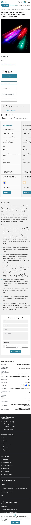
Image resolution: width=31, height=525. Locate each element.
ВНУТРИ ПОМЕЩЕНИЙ (7, 434)
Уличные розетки (7, 465)
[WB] (6, 502)
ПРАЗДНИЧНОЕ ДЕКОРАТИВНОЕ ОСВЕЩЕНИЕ (14, 488)
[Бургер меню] (29, 2)
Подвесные (6, 450)
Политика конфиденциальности (9, 509)
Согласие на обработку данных (9, 512)
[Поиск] (19, 2)
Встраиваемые (7, 444)
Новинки (14, 5)
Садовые (5, 459)
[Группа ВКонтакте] (10, 502)
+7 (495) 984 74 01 (7, 417)
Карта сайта (4, 506)
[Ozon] (2, 502)
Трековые (5, 438)
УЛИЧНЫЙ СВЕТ (5, 456)
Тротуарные (6, 471)
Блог (2, 495)
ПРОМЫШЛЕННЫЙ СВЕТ (8, 480)
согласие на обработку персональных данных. (17, 347)
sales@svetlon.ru (8, 429)
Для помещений (21, 5)
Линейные (6, 441)
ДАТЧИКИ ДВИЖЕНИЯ (7, 492)
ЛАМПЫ (3, 484)
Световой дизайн (7, 474)
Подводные (6, 468)
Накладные (6, 447)
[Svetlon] (4, 2)
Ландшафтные (7, 462)
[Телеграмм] (15, 502)
